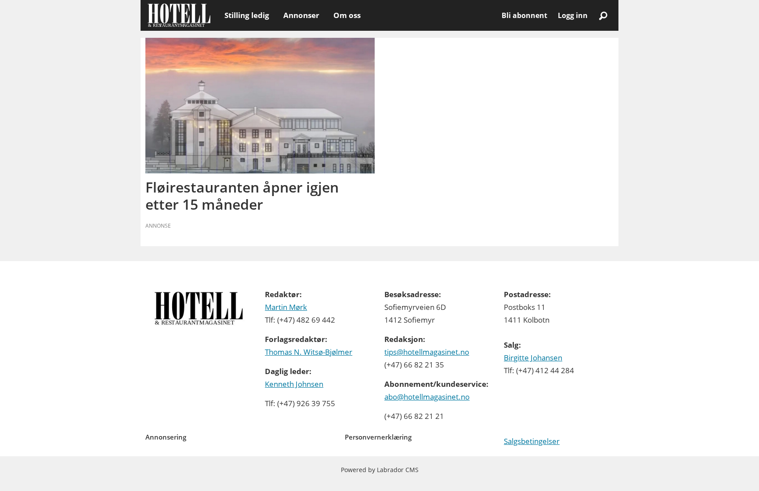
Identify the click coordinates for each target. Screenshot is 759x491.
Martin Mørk (286, 307)
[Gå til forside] (179, 15)
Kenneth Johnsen (294, 384)
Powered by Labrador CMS (380, 470)
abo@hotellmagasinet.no (427, 397)
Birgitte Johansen (533, 358)
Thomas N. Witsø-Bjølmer (308, 352)
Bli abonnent (524, 15)
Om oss (347, 15)
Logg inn (573, 15)
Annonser (301, 15)
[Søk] (603, 15)
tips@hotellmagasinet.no (426, 352)
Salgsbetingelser (532, 441)
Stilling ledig (246, 15)
